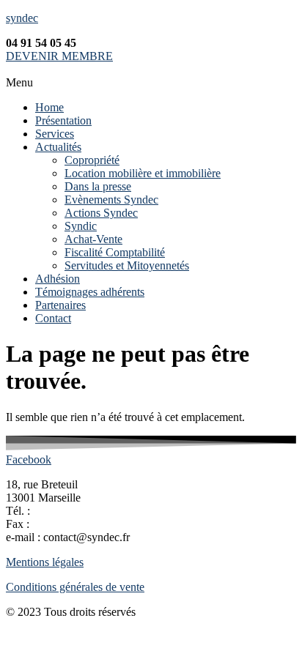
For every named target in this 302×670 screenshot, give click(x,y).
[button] (151, 82)
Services (54, 133)
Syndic (81, 226)
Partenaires (60, 305)
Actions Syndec (101, 212)
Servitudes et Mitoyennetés (127, 265)
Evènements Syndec (111, 199)
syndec (22, 18)
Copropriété (92, 160)
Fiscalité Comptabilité (115, 252)
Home (49, 107)
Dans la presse (98, 186)
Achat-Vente (93, 239)
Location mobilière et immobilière (143, 173)
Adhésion (57, 278)
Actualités (58, 147)
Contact (53, 318)
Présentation (63, 120)
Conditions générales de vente (75, 587)
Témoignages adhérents (89, 292)
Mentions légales (45, 562)
